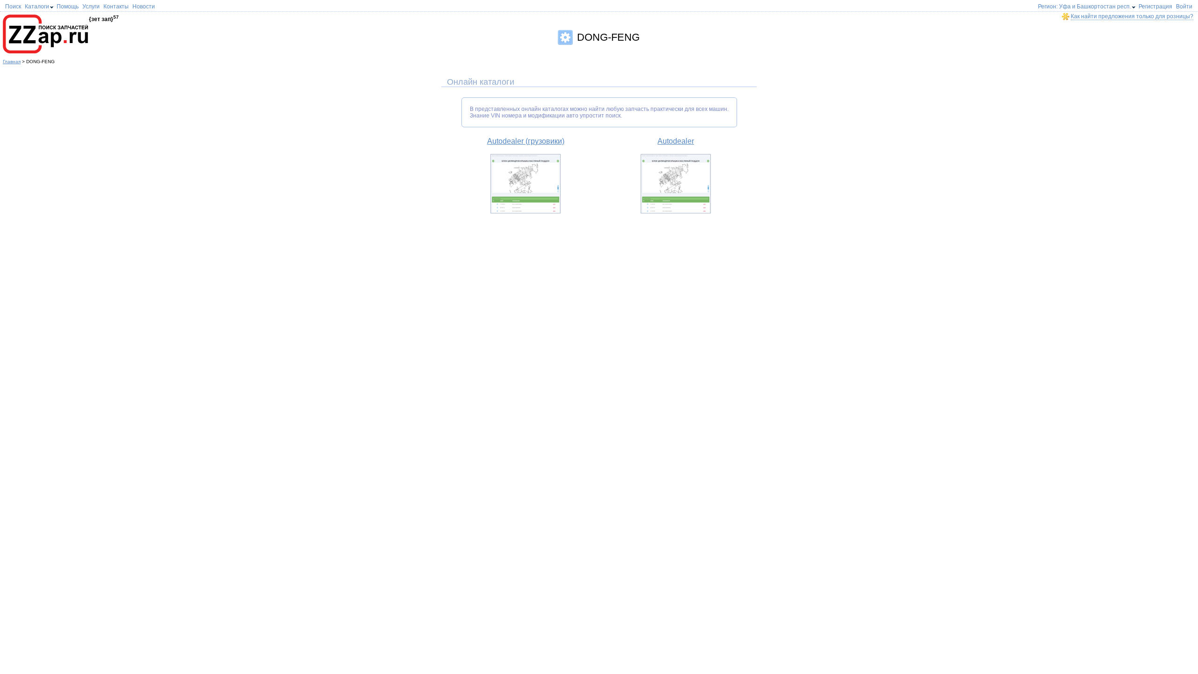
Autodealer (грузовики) (525, 141)
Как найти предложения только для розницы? (1132, 16)
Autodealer (675, 141)
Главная (12, 61)
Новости (143, 6)
